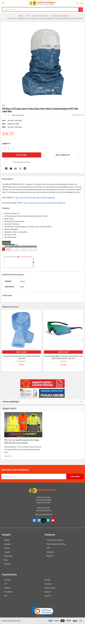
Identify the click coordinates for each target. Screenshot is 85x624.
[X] (20, 168)
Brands (6, 540)
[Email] (11, 168)
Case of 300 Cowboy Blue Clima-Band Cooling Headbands (44, 203)
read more (8, 456)
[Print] (16, 168)
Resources (8, 556)
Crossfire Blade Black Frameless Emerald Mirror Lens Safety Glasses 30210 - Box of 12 (63, 357)
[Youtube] (53, 520)
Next (82, 340)
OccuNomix (8, 592)
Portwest (7, 580)
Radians (47, 592)
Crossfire (47, 584)
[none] (43, 62)
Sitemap (7, 564)
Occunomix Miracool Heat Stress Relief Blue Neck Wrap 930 (21, 357)
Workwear (50, 552)
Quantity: (6, 143)
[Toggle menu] (3, 3)
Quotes (7, 548)
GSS (5, 596)
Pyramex (7, 588)
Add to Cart (21, 352)
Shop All (50, 556)
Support (7, 552)
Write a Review (77, 115)
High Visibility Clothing (55, 540)
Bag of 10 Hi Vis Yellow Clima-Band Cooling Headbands (35, 197)
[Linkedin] (25, 168)
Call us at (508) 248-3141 (43, 514)
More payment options (21, 162)
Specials (7, 544)
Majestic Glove (49, 588)
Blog (6, 560)
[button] (42, 383)
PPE (48, 548)
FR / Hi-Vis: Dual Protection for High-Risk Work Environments (22, 441)
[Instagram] (48, 520)
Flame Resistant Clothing (56, 544)
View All (47, 596)
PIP (5, 584)
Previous (3, 340)
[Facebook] (6, 168)
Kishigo (47, 580)
